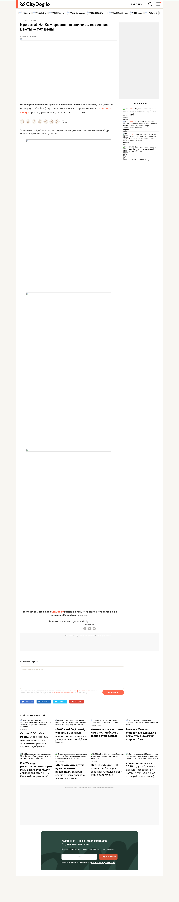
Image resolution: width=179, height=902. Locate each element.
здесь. (83, 615)
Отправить (113, 692)
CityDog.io (24, 36)
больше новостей (139, 159)
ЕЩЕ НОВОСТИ (140, 104)
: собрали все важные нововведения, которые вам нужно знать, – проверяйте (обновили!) (142, 769)
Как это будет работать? (36, 769)
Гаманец (23, 730)
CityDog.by (57, 611)
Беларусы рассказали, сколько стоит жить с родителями (106, 770)
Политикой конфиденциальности (103, 863)
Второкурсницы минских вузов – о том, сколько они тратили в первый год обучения (34, 740)
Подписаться (108, 856)
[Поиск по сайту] (150, 4)
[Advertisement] (139, 42)
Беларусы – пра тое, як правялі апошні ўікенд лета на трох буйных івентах (71, 736)
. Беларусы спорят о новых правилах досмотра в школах (70, 771)
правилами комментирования (62, 693)
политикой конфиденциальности (78, 691)
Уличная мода (96, 725)
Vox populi (59, 761)
